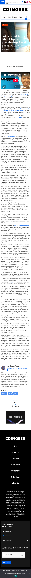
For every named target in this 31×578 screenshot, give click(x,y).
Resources (14, 17)
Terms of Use (15, 464)
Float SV (10, 393)
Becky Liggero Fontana (9, 45)
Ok (16, 575)
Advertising (15, 458)
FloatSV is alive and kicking (21, 225)
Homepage (5, 58)
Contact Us (15, 452)
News (9, 17)
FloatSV (20, 117)
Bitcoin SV (4, 393)
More (20, 17)
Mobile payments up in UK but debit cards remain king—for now (12, 2)
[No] (29, 573)
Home (3, 17)
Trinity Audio (15, 66)
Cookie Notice (15, 477)
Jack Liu (19, 109)
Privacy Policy (15, 470)
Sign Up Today (6, 562)
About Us (15, 483)
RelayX (11, 282)
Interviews (5, 25)
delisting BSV (11, 136)
